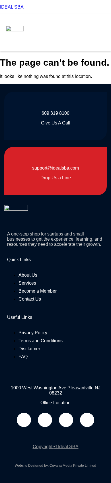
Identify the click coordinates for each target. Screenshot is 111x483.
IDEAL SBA (12, 7)
